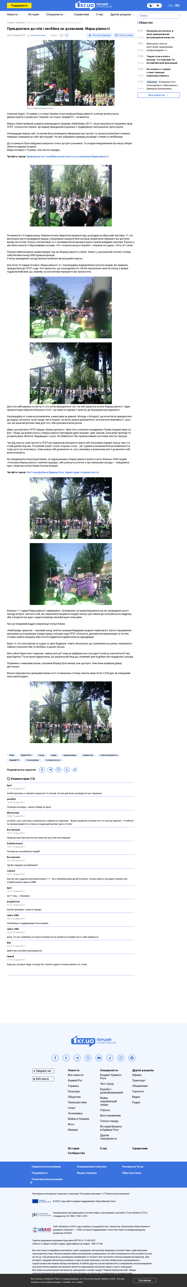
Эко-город (107, 1083)
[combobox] (157, 15)
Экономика (75, 1113)
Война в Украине (78, 1118)
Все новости (157, 95)
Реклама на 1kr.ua (132, 1166)
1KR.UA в (101, 35)
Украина (73, 1086)
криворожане (70, 755)
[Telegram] (50, 770)
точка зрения (32, 760)
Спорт (72, 1107)
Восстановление (110, 1115)
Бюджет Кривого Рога (111, 1076)
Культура (74, 1091)
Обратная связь (131, 1172)
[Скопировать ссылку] (75, 770)
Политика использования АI (46, 1181)
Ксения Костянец (38, 35)
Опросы (105, 1110)
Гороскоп (138, 1091)
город (41, 755)
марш (54, 755)
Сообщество (76, 1153)
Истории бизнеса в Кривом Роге (111, 1128)
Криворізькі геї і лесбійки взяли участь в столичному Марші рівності (68, 156)
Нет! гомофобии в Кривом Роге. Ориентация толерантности (63, 472)
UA (170, 5)
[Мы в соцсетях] (55, 1058)
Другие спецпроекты (108, 1137)
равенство (88, 755)
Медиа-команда (87, 1172)
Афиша (137, 1075)
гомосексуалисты (108, 755)
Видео (136, 1097)
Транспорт (138, 1080)
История (33, 14)
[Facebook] (42, 770)
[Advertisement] (71, 997)
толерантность (53, 760)
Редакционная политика (91, 1166)
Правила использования (46, 1166)
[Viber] (58, 770)
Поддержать (19, 5)
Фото (71, 1124)
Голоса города (109, 1121)
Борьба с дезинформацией (111, 1091)
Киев (11, 755)
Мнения (73, 1129)
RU (177, 5)
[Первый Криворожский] (93, 5)
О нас (99, 14)
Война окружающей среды (108, 1101)
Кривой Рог (26, 755)
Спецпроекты (54, 14)
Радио (136, 1102)
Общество (74, 1097)
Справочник (81, 14)
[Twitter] (67, 770)
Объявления (140, 1086)
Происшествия (77, 1102)
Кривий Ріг (14, 760)
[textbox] (157, 15)
